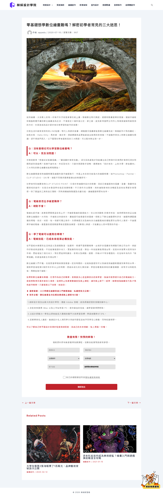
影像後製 (83, 5)
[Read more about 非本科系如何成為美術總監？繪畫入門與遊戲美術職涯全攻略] (110, 439)
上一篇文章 (29, 403)
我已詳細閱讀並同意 (83, 377)
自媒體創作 (130, 5)
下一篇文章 (134, 403)
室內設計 (95, 5)
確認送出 (81, 387)
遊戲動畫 (106, 5)
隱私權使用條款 (92, 377)
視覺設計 (46, 5)
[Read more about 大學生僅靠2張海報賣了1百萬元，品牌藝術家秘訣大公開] (53, 444)
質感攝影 (60, 5)
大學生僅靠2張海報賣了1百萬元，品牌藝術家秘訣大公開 (53, 467)
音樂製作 (118, 5)
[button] (51, 5)
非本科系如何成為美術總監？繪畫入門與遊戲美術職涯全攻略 (109, 457)
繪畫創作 (72, 5)
